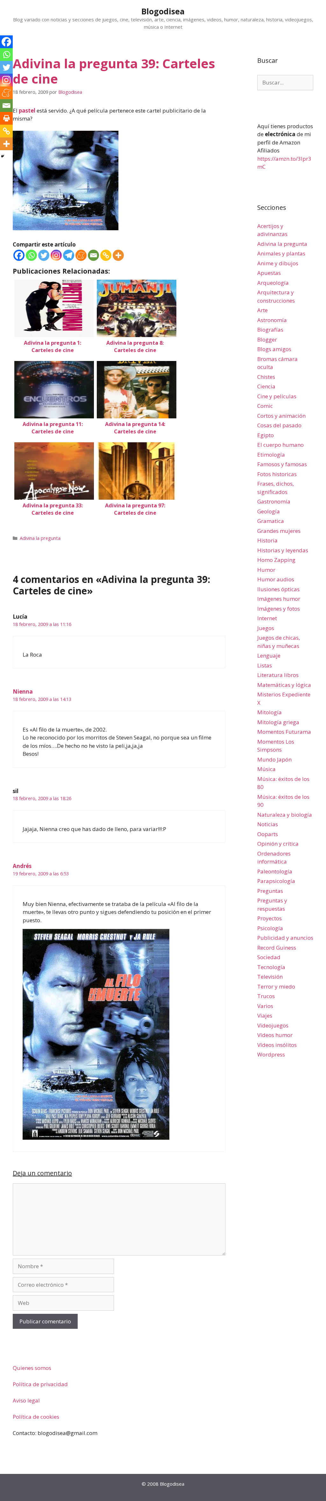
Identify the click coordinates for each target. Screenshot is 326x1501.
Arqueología (273, 282)
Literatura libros (278, 675)
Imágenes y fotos (278, 608)
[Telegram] (68, 255)
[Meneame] (81, 255)
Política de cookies (36, 1416)
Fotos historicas (277, 474)
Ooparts (267, 834)
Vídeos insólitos (277, 1044)
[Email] (93, 255)
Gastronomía (273, 501)
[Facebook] (19, 255)
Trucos (266, 996)
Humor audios (275, 579)
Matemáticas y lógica (284, 684)
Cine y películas (276, 396)
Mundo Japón (274, 759)
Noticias (267, 824)
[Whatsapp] (31, 255)
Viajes (264, 1015)
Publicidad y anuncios (285, 937)
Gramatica (270, 521)
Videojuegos (272, 1025)
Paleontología (274, 871)
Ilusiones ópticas (278, 589)
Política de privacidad (40, 1384)
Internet (267, 618)
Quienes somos (32, 1368)
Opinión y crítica (278, 843)
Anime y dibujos (277, 263)
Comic (265, 405)
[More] (118, 255)
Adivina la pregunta (40, 538)
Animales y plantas (281, 253)
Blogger (267, 339)
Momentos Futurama (284, 731)
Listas (264, 665)
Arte (262, 310)
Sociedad (268, 957)
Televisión (270, 976)
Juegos (265, 628)
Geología (268, 511)
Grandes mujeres (279, 530)
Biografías (270, 329)
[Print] (6, 118)
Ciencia (266, 386)
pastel (27, 110)
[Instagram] (56, 255)
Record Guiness (276, 947)
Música (266, 769)
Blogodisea (163, 11)
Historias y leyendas (282, 550)
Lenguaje (268, 655)
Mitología (269, 712)
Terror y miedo (276, 986)
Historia (267, 540)
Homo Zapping (276, 559)
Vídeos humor (275, 1035)
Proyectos (269, 918)
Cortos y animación (281, 415)
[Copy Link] (105, 255)
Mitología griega (278, 722)
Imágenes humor (278, 598)
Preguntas (270, 890)
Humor (266, 569)
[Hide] (2, 156)
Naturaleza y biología (284, 814)
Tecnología (271, 967)
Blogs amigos (274, 349)
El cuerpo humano (280, 444)
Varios (265, 1006)
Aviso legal (26, 1400)
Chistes (266, 376)
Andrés (22, 866)
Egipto (265, 435)
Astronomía (272, 320)
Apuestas (269, 272)
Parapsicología (276, 881)
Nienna (23, 691)
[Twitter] (43, 255)
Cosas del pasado (279, 425)
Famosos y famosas (282, 464)
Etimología (271, 454)
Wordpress (271, 1054)
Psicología (270, 928)
